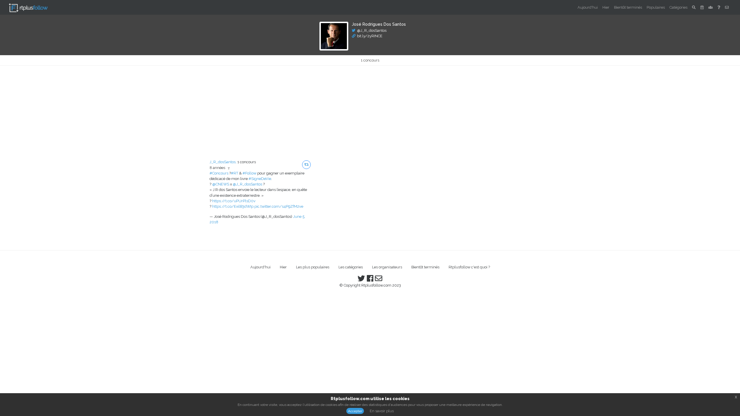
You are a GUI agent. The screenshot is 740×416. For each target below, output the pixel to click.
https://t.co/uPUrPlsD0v (234, 201)
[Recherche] (694, 7)
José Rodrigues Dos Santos (379, 24)
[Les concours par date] (702, 7)
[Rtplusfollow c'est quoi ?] (719, 7)
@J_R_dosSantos (371, 30)
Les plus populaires (312, 267)
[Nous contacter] (727, 7)
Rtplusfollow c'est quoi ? (469, 267)
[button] (306, 164)
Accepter (355, 411)
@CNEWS (220, 184)
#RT (234, 173)
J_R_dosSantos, (223, 162)
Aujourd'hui (588, 7)
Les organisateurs (387, 267)
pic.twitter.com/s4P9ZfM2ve (278, 206)
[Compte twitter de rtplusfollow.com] (361, 280)
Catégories (678, 7)
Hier (605, 7)
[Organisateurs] (710, 7)
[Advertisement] (370, 108)
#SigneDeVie (260, 179)
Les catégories (350, 267)
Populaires (656, 7)
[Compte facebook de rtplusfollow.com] (370, 280)
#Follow (249, 173)
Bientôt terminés (628, 7)
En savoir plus (382, 411)
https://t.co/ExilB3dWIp (233, 206)
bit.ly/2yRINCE (369, 36)
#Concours (219, 173)
